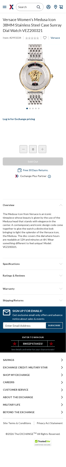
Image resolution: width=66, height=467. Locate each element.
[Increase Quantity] (42, 149)
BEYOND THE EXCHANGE (19, 412)
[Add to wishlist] (45, 38)
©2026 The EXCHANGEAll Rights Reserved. (33, 433)
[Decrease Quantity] (23, 149)
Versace (55, 37)
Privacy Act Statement (50, 423)
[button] (33, 275)
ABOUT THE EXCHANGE (18, 397)
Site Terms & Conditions (17, 423)
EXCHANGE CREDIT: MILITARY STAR (25, 367)
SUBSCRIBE (54, 325)
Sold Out (33, 161)
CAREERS (8, 382)
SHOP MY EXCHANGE (16, 374)
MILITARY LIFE (11, 404)
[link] (32, 38)
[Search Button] (38, 7)
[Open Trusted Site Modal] (42, 442)
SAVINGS (8, 360)
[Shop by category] (5, 7)
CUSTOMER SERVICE (15, 389)
